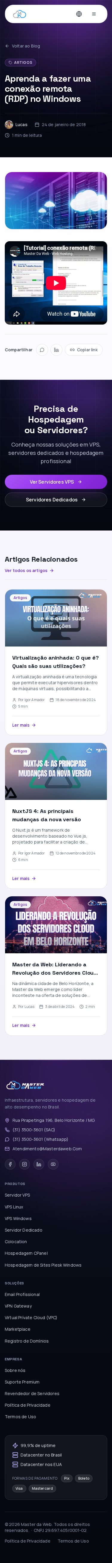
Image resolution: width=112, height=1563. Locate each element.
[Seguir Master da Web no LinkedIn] (38, 1164)
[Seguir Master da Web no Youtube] (53, 1164)
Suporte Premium (22, 1382)
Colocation (16, 1241)
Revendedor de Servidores (32, 1393)
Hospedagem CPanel (26, 1253)
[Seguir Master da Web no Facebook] (10, 1164)
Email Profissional (22, 1294)
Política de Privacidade (27, 1405)
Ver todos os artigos (26, 570)
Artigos (23, 62)
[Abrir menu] (94, 14)
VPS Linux (14, 1207)
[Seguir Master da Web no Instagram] (24, 1164)
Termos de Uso (20, 1416)
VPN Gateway (18, 1306)
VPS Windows (18, 1218)
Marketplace (17, 1329)
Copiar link (87, 349)
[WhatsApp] (42, 350)
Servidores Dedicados (52, 499)
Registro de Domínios (27, 1341)
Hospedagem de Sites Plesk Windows (43, 1265)
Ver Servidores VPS (52, 482)
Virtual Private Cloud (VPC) (31, 1317)
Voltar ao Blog (26, 46)
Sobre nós (15, 1370)
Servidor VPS (17, 1195)
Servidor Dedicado (23, 1230)
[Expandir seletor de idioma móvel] (78, 14)
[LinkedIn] (56, 350)
